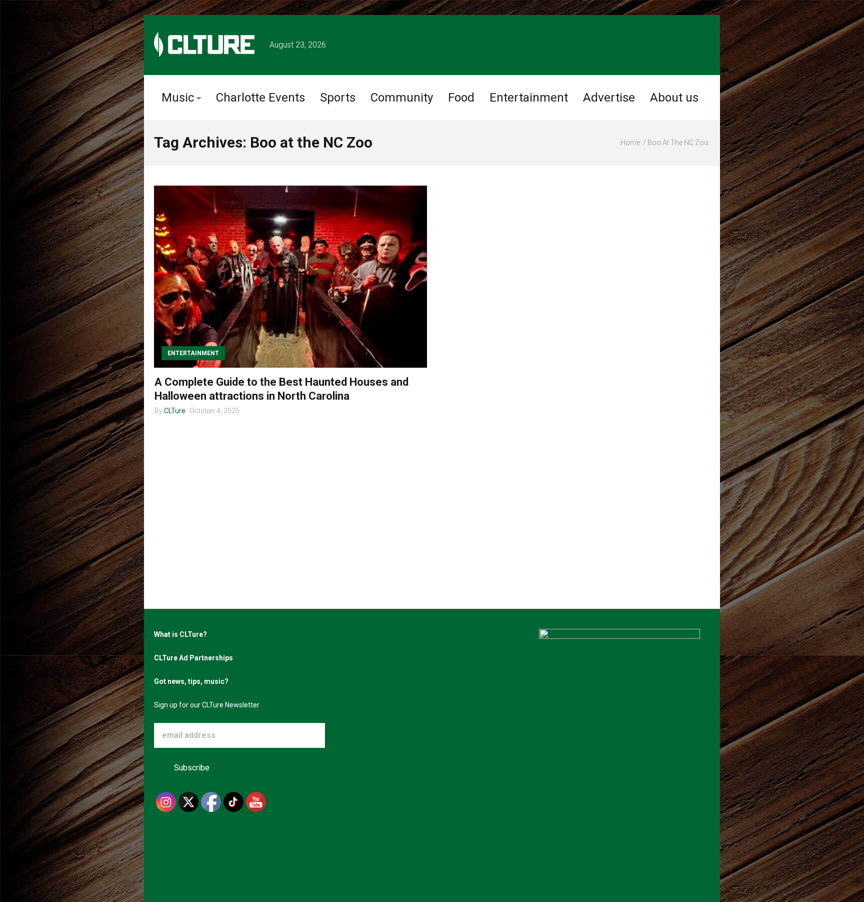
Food (461, 98)
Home (630, 143)
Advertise (609, 98)
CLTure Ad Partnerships (193, 658)
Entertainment (529, 98)
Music (178, 98)
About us (674, 98)
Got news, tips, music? (191, 681)
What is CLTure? (180, 634)
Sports (338, 98)
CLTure (175, 411)
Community (401, 98)
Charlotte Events (260, 98)
